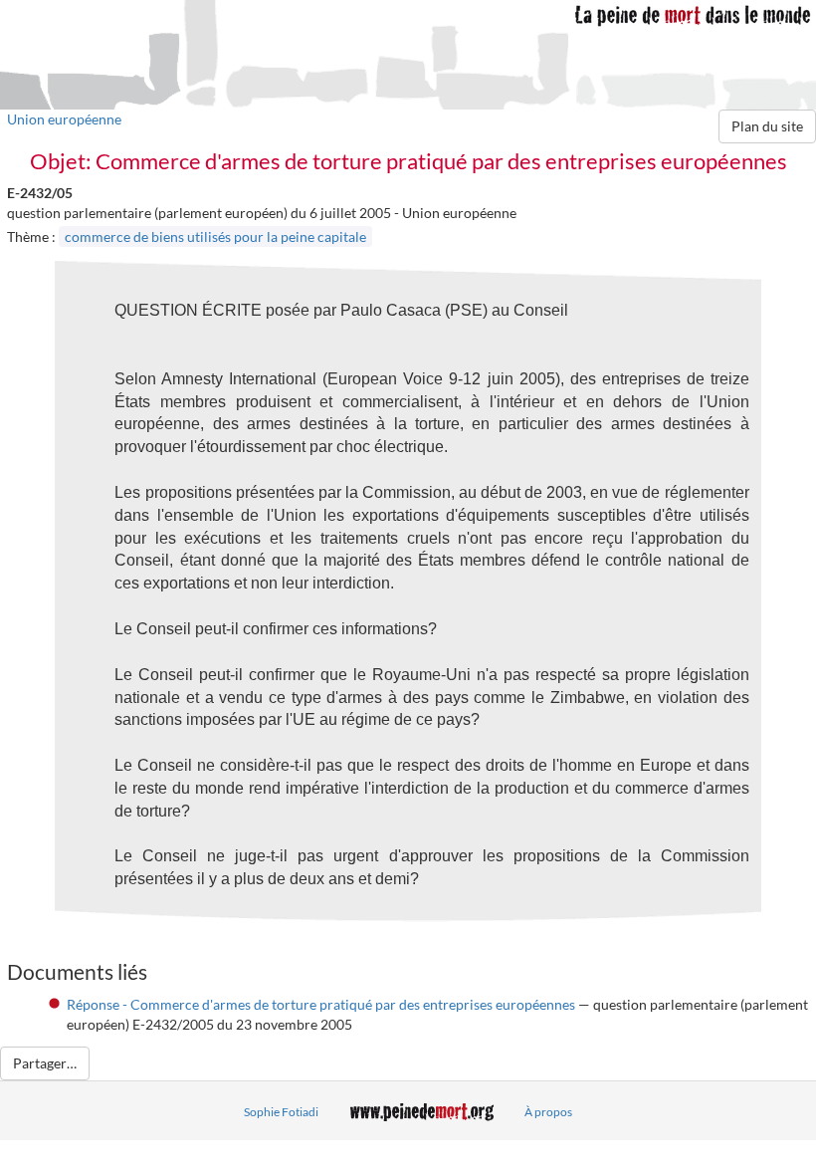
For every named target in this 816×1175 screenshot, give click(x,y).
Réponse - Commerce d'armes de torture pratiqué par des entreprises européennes (321, 1004)
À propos (548, 1111)
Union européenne (64, 119)
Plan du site (767, 126)
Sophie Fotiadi (281, 1111)
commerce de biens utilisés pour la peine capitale (215, 236)
